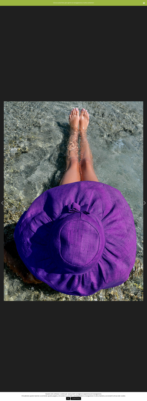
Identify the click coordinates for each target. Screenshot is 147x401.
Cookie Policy (76, 398)
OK (68, 398)
